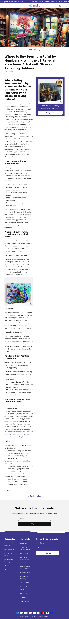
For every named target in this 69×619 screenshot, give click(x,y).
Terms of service (23, 588)
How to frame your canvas (25, 567)
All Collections (9, 566)
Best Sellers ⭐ (9, 549)
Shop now (50, 113)
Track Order (24, 601)
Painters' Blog (34, 50)
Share (9, 491)
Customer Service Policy (25, 548)
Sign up (34, 524)
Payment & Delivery (24, 578)
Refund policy (25, 593)
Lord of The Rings (8, 554)
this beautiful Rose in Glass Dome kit (18, 432)
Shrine (47, 616)
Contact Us (24, 597)
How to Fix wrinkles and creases (24, 560)
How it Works (24, 553)
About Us (7, 570)
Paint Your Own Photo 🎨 (9, 544)
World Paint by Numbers (31, 616)
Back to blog (35, 496)
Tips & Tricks (24, 583)
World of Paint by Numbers (15, 264)
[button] (5, 6)
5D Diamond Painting (8, 561)
